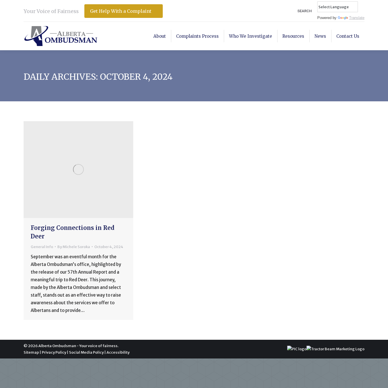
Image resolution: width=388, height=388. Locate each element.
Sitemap (31, 352)
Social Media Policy (86, 352)
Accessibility (118, 352)
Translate (356, 18)
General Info (42, 246)
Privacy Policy (54, 352)
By (73, 246)
